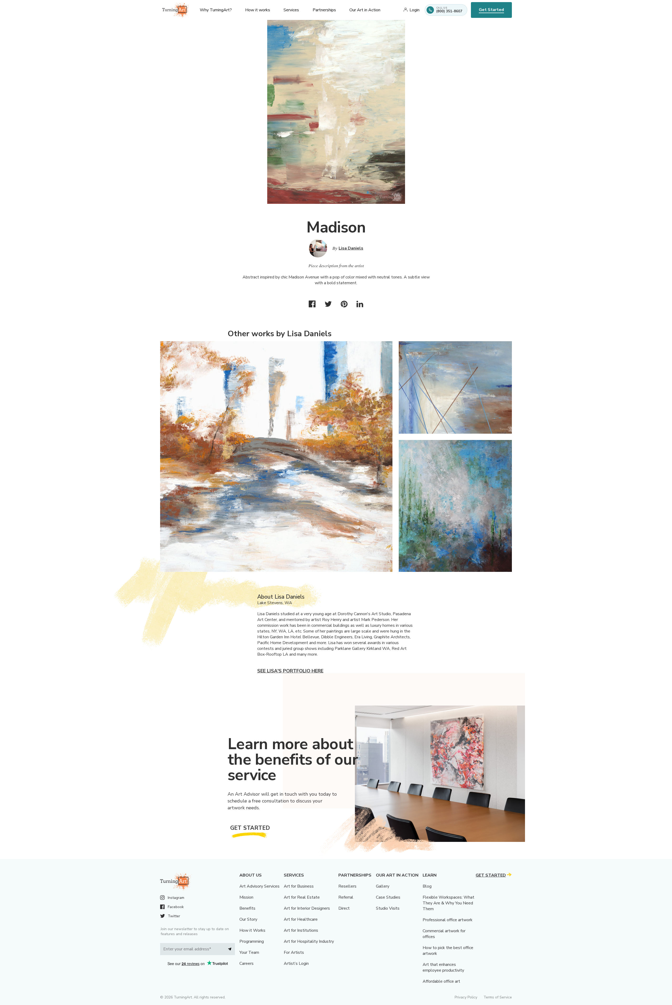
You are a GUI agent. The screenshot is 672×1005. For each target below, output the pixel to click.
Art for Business (299, 886)
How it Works (252, 930)
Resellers (347, 886)
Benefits (247, 908)
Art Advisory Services (259, 886)
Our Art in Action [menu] (364, 10)
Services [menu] (291, 10)
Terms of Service (498, 997)
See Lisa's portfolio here (290, 671)
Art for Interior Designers (307, 908)
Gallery (382, 886)
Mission (246, 897)
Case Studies (388, 897)
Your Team (249, 952)
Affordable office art (441, 981)
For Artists (294, 952)
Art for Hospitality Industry (309, 941)
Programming (251, 941)
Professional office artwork (447, 920)
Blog (427, 886)
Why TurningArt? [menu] (216, 10)
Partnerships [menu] (324, 10)
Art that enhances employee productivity (443, 967)
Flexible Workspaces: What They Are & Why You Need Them (448, 903)
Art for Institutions (301, 930)
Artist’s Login (296, 963)
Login (414, 10)
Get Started (491, 10)
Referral (345, 897)
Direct (344, 908)
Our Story (248, 919)
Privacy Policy (466, 997)
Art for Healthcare (301, 919)
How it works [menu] (257, 10)
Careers (246, 963)
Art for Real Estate (302, 897)
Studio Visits (388, 908)
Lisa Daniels (351, 248)
